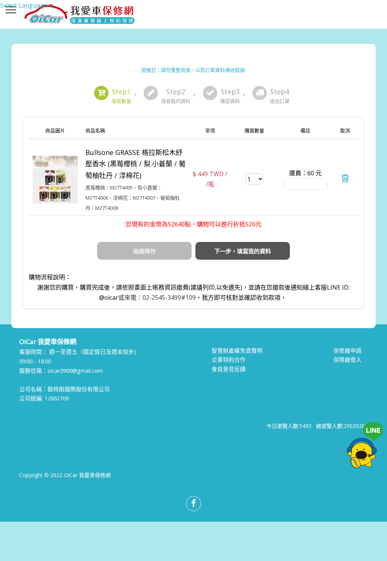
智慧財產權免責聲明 (237, 350)
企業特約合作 (229, 359)
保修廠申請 (347, 350)
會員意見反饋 (229, 369)
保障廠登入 (347, 359)
